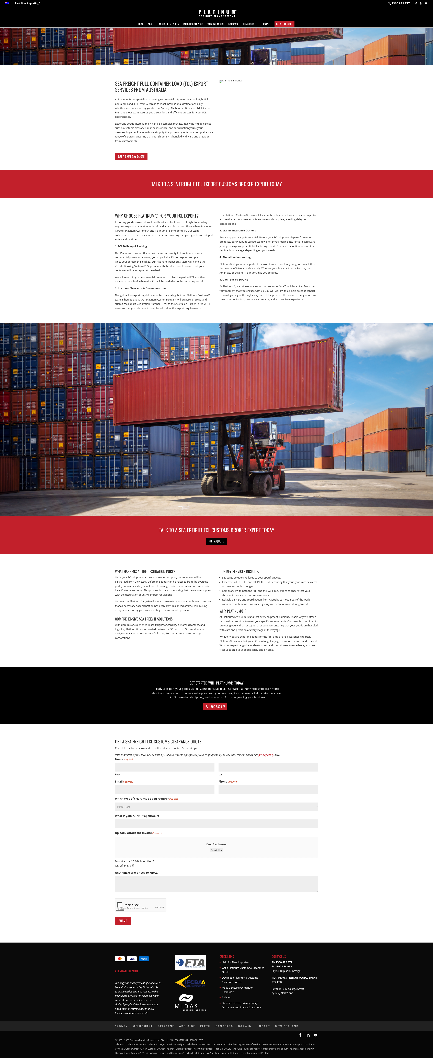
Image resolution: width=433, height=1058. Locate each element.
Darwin (245, 1026)
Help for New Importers (235, 962)
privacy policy (266, 754)
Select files (216, 850)
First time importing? (27, 3)
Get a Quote (216, 541)
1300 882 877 (217, 706)
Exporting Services (193, 24)
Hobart (263, 1026)
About (151, 24)
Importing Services (168, 24)
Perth (205, 1026)
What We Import (215, 24)
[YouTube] (426, 3)
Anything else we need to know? (136, 872)
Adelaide (187, 1026)
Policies (226, 997)
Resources (248, 24)
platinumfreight (292, 970)
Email (124, 781)
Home (141, 24)
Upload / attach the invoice (138, 833)
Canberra (224, 1026)
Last (221, 774)
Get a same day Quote (131, 156)
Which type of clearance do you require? (147, 798)
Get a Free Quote (284, 24)
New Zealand (287, 1026)
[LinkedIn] (421, 3)
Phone (228, 781)
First (117, 774)
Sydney (121, 1026)
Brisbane (166, 1026)
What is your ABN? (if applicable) (137, 816)
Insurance (233, 24)
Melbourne (143, 1026)
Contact (266, 24)
